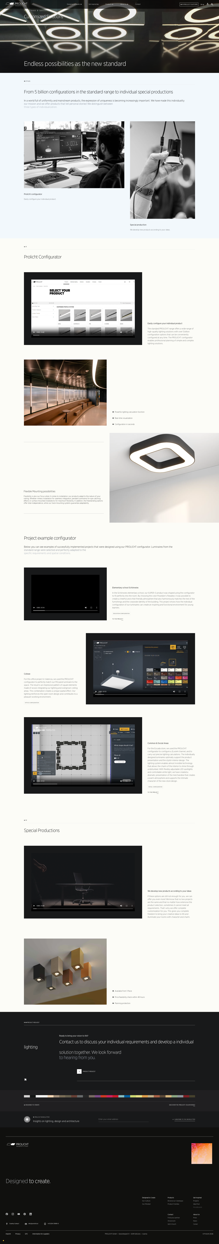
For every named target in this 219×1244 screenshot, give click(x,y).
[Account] (207, 4)
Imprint (8, 1234)
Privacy (17, 1234)
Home (25, 10)
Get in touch (172, 1224)
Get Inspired (197, 1198)
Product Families (173, 1204)
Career (195, 1224)
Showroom (171, 1221)
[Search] (212, 4)
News (195, 1221)
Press (195, 1218)
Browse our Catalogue (175, 1201)
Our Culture (146, 1201)
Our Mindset (146, 1204)
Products (33, 10)
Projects (196, 1201)
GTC (26, 1234)
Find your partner (174, 1218)
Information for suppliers (40, 1234)
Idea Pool (196, 1204)
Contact (170, 1214)
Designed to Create (148, 1198)
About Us (196, 1214)
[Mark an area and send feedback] (3, 1240)
